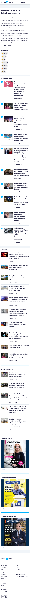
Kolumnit (3, 583)
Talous (2, 570)
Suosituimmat (19, 570)
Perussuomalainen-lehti (21, 576)
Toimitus (18, 572)
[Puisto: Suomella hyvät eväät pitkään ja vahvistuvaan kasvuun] (4, 347)
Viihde (2, 585)
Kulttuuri (3, 578)
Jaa (26, 17)
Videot (2, 581)
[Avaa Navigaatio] (28, 2)
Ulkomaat (3, 574)
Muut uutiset (4, 576)
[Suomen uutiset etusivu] (7, 2)
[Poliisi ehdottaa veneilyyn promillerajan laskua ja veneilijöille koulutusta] (4, 325)
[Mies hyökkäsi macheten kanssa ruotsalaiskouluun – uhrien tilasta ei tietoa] (4, 279)
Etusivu (17, 567)
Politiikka (3, 17)
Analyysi (3, 572)
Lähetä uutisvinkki (20, 574)
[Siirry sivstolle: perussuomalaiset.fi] (7, 596)
